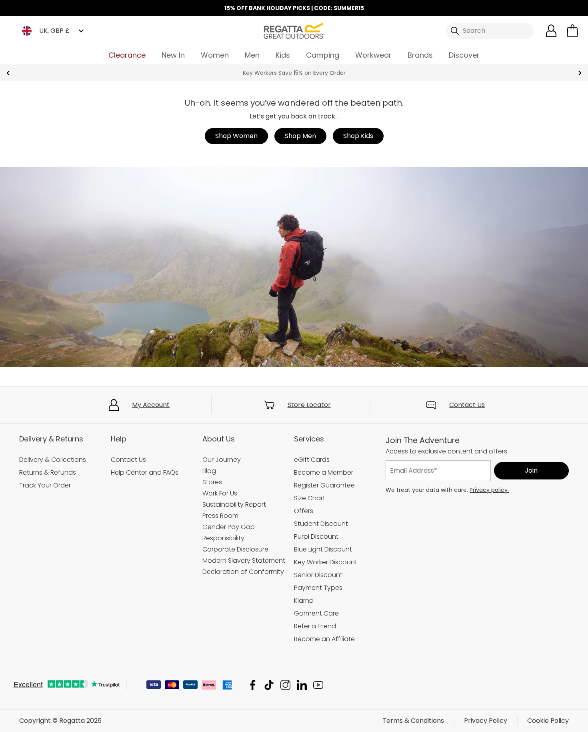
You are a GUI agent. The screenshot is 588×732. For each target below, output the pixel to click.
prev (8, 73)
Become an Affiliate (324, 639)
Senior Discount (318, 575)
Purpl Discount (316, 536)
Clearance (127, 55)
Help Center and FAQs (144, 472)
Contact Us (467, 404)
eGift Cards (312, 459)
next (580, 73)
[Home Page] (294, 30)
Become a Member (323, 472)
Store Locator (309, 404)
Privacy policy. (489, 490)
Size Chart (309, 498)
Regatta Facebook (253, 685)
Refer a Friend (315, 626)
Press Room (220, 515)
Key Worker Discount (325, 562)
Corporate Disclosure (235, 549)
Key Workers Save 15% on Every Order (294, 73)
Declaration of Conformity (243, 571)
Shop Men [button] (300, 135)
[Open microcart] (572, 30)
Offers (303, 510)
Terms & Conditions (413, 720)
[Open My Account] (551, 30)
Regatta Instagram (285, 685)
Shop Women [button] (236, 135)
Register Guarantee (324, 485)
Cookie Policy (548, 720)
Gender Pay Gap (228, 526)
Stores (212, 482)
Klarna (304, 600)
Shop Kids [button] (358, 135)
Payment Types (318, 587)
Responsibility (223, 538)
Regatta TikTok (269, 685)
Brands (420, 55)
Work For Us (219, 493)
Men (252, 55)
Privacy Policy (485, 720)
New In (173, 55)
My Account (151, 404)
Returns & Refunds (47, 472)
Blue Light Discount (323, 549)
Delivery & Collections (52, 459)
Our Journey (221, 459)
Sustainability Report (234, 504)
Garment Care (316, 613)
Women (215, 55)
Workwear (373, 55)
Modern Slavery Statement (243, 560)
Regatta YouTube (318, 685)
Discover (464, 55)
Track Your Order (45, 485)
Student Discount (321, 523)
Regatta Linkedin (302, 685)
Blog (209, 470)
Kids (283, 55)
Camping (322, 55)
